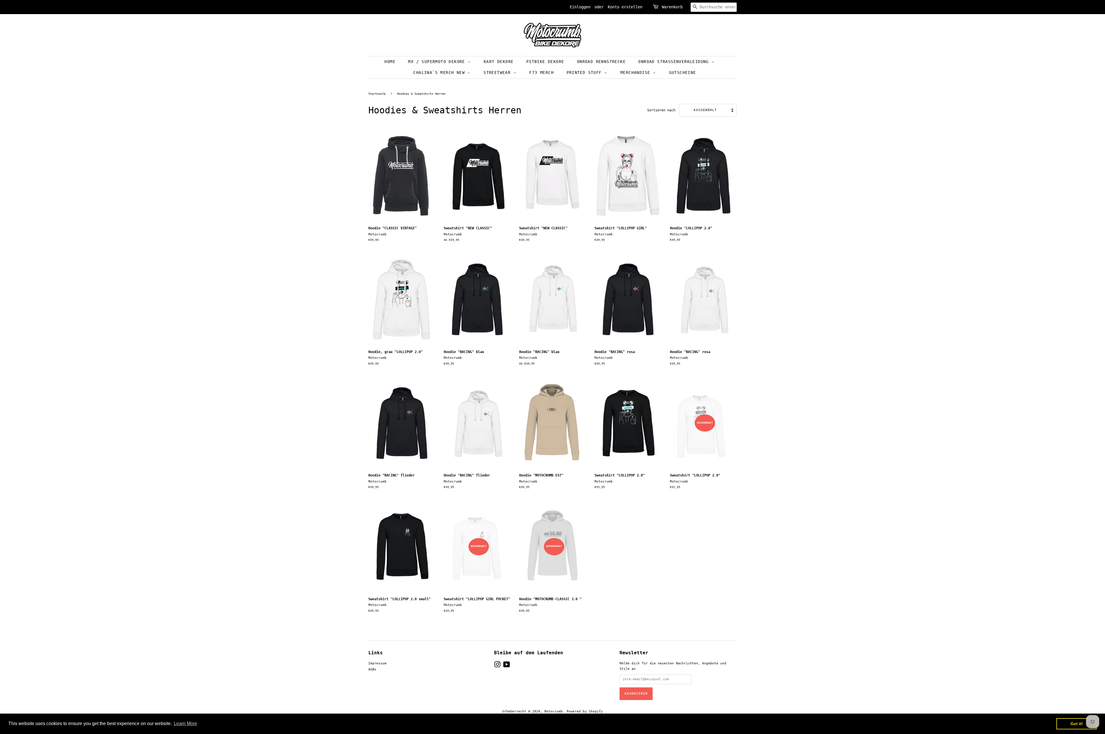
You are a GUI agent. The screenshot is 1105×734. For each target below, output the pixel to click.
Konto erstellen (625, 7)
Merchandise (636, 72)
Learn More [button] (185, 723)
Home (389, 61)
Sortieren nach (661, 110)
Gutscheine (682, 72)
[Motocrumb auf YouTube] (506, 666)
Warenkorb (672, 7)
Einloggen (580, 7)
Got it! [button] (1076, 723)
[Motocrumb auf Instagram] (497, 666)
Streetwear (498, 72)
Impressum (377, 663)
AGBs (372, 669)
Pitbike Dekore (545, 61)
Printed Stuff (586, 72)
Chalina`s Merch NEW (440, 72)
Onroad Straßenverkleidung (674, 61)
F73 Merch (541, 72)
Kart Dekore (498, 61)
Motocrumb (553, 711)
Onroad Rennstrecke (601, 61)
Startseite (377, 93)
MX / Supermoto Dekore (438, 61)
